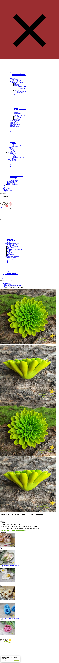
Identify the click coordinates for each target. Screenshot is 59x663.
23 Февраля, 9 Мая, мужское (12, 246)
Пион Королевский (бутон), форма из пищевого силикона (11, 635)
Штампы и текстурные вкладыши (16, 124)
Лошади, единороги (20, 100)
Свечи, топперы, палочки (8, 276)
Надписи (9, 263)
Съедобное (16, 90)
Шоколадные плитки (11, 257)
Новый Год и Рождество (21, 88)
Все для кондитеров (9, 171)
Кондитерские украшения (12, 184)
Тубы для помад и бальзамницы (18, 157)
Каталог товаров (6, 63)
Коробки (6, 272)
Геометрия (9, 255)
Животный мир (17, 119)
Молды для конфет (11, 233)
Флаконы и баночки (14, 153)
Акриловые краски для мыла (17, 77)
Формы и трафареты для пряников (16, 176)
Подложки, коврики (11, 240)
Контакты (5, 189)
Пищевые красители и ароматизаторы (10, 274)
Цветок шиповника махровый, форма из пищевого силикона (12, 600)
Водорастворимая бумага (15, 126)
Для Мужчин (16, 84)
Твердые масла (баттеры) (17, 80)
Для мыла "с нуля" (13, 123)
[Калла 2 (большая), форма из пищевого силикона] (7, 581)
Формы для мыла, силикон (15, 81)
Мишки (18, 99)
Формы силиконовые (14, 179)
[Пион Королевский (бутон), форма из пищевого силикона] (7, 634)
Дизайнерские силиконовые (17, 82)
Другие (18, 95)
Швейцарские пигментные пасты (18, 74)
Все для (4, 278)
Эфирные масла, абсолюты (15, 135)
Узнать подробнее (5, 660)
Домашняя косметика (11, 129)
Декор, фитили (12, 149)
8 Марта (18, 87)
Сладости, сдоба (20, 92)
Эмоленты (14, 143)
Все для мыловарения (9, 64)
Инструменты (10, 168)
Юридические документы (8, 190)
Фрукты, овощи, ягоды (21, 91)
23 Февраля (12, 165)
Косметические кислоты (14, 136)
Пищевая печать (6, 230)
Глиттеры (14, 76)
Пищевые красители (11, 182)
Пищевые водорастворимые (17, 73)
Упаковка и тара (10, 152)
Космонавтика (10, 238)
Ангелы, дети (10, 239)
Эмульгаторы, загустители (15, 132)
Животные (16, 94)
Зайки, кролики (20, 96)
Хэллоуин (12, 162)
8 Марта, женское (10, 247)
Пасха (18, 89)
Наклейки (12, 158)
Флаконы (14, 155)
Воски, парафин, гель (14, 151)
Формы (11, 148)
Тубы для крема (15, 156)
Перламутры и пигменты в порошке (19, 75)
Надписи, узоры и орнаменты (20, 109)
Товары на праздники (11, 159)
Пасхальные (16, 107)
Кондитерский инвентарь (12, 183)
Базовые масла (12, 78)
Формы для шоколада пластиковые (12, 256)
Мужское (16, 118)
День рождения (13, 160)
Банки (13, 154)
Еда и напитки (17, 116)
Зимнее (15, 110)
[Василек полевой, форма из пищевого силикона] (7, 617)
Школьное (16, 108)
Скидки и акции (10, 170)
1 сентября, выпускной (21, 86)
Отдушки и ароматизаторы (15, 120)
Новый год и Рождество (12, 244)
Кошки (18, 98)
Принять (16, 660)
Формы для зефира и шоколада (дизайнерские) (14, 232)
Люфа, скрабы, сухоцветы (15, 127)
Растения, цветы (17, 113)
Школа (8, 262)
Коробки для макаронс (11, 273)
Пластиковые (14, 106)
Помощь (4, 191)
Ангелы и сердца (17, 117)
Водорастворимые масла (17, 144)
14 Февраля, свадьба (11, 245)
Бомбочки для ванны (14, 140)
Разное (8, 264)
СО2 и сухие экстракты (14, 131)
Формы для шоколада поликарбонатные (20, 178)
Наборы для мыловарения (15, 128)
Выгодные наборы (11, 169)
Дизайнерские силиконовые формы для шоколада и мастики (21, 175)
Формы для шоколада (14, 177)
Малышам (16, 112)
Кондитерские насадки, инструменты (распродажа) (13, 275)
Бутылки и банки (20, 93)
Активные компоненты (14, 130)
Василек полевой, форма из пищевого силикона (9, 618)
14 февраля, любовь (11, 258)
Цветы (15, 83)
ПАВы (13, 69)
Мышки (18, 97)
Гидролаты (12, 134)
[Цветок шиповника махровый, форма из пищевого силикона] (7, 599)
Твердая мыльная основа (17, 67)
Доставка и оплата (6, 188)
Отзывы (4, 187)
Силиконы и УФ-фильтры (15, 137)
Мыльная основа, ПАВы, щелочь (16, 66)
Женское (16, 111)
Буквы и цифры (10, 254)
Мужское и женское (11, 237)
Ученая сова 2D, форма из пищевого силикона (9, 547)
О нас (4, 185)
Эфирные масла (13, 125)
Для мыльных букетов (14, 122)
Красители (12, 72)
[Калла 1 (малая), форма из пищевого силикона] (7, 564)
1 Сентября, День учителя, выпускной (14, 249)
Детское (8, 253)
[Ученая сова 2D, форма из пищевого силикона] (7, 546)
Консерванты (12, 133)
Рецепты (4, 186)
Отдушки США (15, 121)
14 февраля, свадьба (13, 164)
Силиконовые (14, 103)
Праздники (16, 85)
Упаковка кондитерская (12, 181)
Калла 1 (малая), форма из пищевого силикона (9, 565)
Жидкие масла (15, 79)
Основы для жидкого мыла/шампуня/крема (20, 68)
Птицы (18, 101)
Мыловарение (10, 65)
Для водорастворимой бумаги (20, 115)
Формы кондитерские (11, 174)
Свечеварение (10, 147)
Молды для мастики (14, 180)
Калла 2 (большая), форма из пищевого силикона (10, 583)
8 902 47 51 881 (3, 207)
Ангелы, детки (17, 102)
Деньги (15, 114)
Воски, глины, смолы (14, 141)
